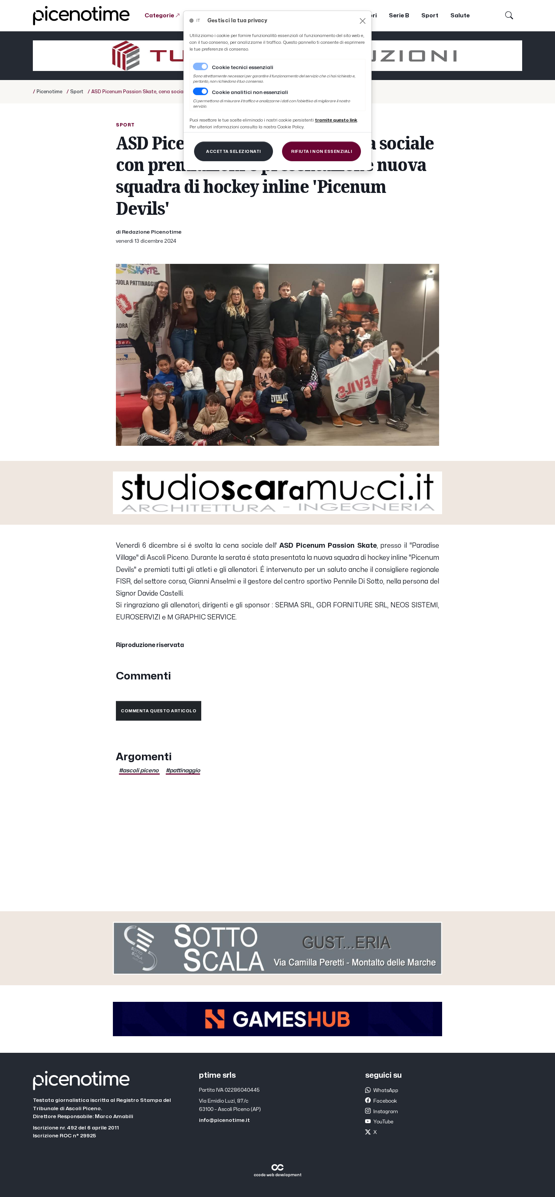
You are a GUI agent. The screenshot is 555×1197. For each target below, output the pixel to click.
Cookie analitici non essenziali (250, 92)
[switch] (200, 91)
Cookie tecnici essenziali (242, 67)
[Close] (362, 21)
